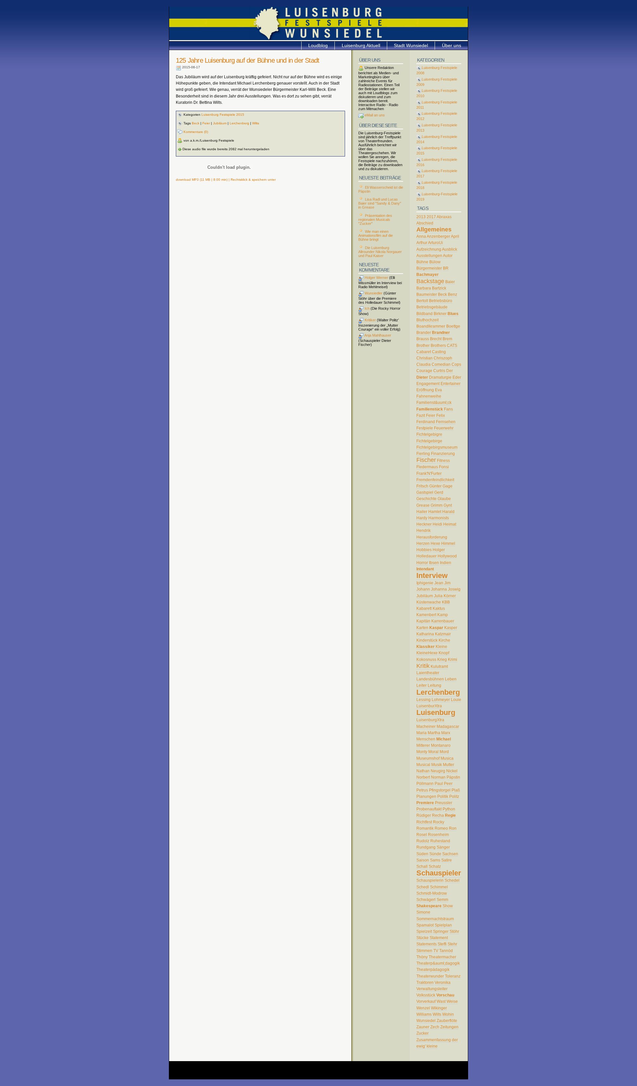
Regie (450, 815)
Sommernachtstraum (435, 919)
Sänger (443, 847)
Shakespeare (429, 906)
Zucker (422, 1033)
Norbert (423, 777)
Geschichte (426, 498)
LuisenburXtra (429, 706)
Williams (424, 1014)
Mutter (448, 764)
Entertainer (450, 383)
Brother (423, 345)
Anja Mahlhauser (377, 335)
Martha (434, 733)
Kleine (441, 646)
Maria (421, 733)
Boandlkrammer (430, 326)
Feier (206, 123)
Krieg (442, 659)
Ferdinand (425, 421)
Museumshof (428, 758)
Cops (456, 364)
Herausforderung (431, 537)
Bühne (422, 262)
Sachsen (450, 854)
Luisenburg (435, 712)
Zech (434, 1027)
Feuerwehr (444, 428)
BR (446, 268)
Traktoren (425, 982)
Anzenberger (438, 236)
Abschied (424, 223)
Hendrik (423, 530)
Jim (447, 583)
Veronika (443, 982)
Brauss (422, 339)
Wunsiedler (373, 293)
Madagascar (448, 726)
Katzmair (443, 634)
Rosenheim (438, 834)
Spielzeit (424, 931)
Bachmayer (427, 274)
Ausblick (449, 249)
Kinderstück (427, 640)
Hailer (421, 511)
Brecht (436, 339)
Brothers (438, 345)
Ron (453, 828)
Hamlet (434, 511)
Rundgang (426, 847)
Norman (438, 777)
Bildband (424, 313)
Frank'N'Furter (429, 473)
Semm (442, 899)
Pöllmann (425, 783)
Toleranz (452, 976)
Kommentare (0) (195, 132)
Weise (452, 1001)
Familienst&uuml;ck (434, 402)
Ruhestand (440, 841)
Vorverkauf (426, 1001)
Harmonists (438, 518)
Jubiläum (220, 123)
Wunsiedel (426, 1020)
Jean (438, 583)
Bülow (435, 262)
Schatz (435, 866)
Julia (438, 596)
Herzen (423, 543)
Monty (421, 751)
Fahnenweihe (428, 396)
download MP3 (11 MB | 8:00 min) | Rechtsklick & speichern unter (226, 179)
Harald (448, 511)
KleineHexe (427, 653)
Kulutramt (439, 666)
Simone (423, 912)
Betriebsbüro (440, 300)
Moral (433, 751)
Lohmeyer (441, 699)
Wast (441, 1001)
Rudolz (422, 841)
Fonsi (444, 467)
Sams (435, 860)
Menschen (425, 739)
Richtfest (424, 822)
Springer (441, 931)
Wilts (255, 123)
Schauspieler (438, 873)
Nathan (423, 771)
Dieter (422, 377)
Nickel (452, 771)
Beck (195, 123)
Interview (432, 575)
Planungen (426, 796)
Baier (450, 282)
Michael (443, 739)
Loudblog (318, 45)
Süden (422, 854)
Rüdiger (423, 815)
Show (448, 906)
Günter (435, 486)
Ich (367, 308)
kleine (432, 1046)
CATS (452, 345)
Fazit (420, 415)
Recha (438, 815)
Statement (439, 937)
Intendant (425, 569)
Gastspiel (424, 492)
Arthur (421, 242)
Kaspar (436, 627)
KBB (446, 602)
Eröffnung (425, 390)
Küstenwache (428, 602)
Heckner (424, 524)
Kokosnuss (426, 659)
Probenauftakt (429, 809)
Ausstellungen (429, 255)
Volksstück (425, 995)
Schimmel (439, 887)
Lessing (423, 699)
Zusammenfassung (433, 1040)
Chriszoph (443, 358)
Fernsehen (446, 421)
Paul (439, 783)
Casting (439, 352)
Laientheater (427, 673)
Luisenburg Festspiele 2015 (222, 114)
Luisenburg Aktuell (361, 45)
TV (435, 950)
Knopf (444, 653)
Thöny (422, 957)
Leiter (421, 685)
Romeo (441, 828)
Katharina (425, 634)
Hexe (435, 543)
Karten (422, 627)
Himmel (448, 543)
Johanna (439, 589)
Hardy (421, 518)
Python (449, 809)
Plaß (456, 790)
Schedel (452, 880)
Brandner (441, 332)
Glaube (444, 498)
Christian (424, 358)
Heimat (449, 524)
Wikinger (439, 1008)
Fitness (443, 460)
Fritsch (422, 486)
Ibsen (434, 562)
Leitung (434, 685)
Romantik (425, 828)
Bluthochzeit (427, 320)
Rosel (421, 834)
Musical (423, 764)
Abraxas (444, 217)
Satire (446, 860)
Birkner (440, 313)
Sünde (435, 854)
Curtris (439, 370)
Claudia (423, 364)
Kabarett (424, 608)
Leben (451, 679)
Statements (426, 944)
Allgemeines (434, 229)
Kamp (442, 614)
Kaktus (439, 608)
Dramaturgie (440, 377)
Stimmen (424, 950)
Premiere (425, 802)
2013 (421, 217)
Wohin (448, 1014)
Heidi (437, 524)
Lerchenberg (239, 123)
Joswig (454, 589)
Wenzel (423, 1008)
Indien (445, 562)
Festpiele (424, 428)
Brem (447, 339)
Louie (456, 699)
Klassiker (425, 646)
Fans (448, 409)
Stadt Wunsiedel (411, 45)
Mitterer (423, 745)
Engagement (428, 383)
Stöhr (454, 931)
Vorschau (445, 995)
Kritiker (370, 320)
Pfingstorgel (440, 790)
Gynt (448, 505)
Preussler (443, 802)
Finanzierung (443, 453)
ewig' (421, 1046)
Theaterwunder (430, 976)
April (455, 236)
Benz (452, 294)
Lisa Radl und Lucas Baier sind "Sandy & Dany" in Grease (379, 203)
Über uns (451, 45)
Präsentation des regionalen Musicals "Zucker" (375, 219)
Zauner (422, 1027)
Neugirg (438, 771)
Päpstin (453, 777)
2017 (431, 217)
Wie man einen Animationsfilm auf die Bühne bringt (375, 235)
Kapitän (423, 621)
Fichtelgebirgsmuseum (437, 447)
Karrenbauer (442, 621)
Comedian (441, 364)
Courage (424, 370)
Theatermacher (442, 957)
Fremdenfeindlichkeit (435, 480)
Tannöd (446, 950)
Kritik (423, 666)
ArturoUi (435, 242)
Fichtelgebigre (429, 434)
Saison (422, 860)
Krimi (452, 659)
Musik (436, 764)
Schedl (422, 887)
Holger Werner (376, 278)
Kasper (450, 627)
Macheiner (426, 726)
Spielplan (443, 925)
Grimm (437, 505)
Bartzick (439, 288)
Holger (439, 549)
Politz (454, 796)
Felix (440, 415)
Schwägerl (426, 899)
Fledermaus (427, 467)
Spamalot (425, 925)
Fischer (426, 460)
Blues (453, 313)
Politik (442, 796)
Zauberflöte (447, 1020)
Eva (438, 390)
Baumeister (426, 294)
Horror (422, 562)
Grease (423, 505)
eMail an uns (374, 115)
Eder (457, 377)
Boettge (453, 326)
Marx (445, 733)
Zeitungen (449, 1027)
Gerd (438, 492)
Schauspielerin (430, 880)
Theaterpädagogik (433, 969)
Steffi (442, 944)
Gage (448, 486)
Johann (423, 589)
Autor (448, 255)
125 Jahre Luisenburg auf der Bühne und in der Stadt (247, 60)
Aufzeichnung (428, 249)
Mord (444, 751)
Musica (447, 758)
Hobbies (424, 549)
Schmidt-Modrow (431, 893)
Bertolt (422, 300)
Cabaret (423, 352)
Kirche (444, 640)
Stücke (422, 937)
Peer (448, 783)
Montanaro (441, 745)
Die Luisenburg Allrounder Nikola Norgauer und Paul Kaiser (380, 252)
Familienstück (429, 409)
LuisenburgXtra (430, 720)
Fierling (423, 453)
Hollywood (447, 556)
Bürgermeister (429, 268)
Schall (422, 866)
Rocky (438, 822)
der (455, 1040)
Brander (423, 332)
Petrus (422, 790)
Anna (421, 236)
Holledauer (426, 556)
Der (449, 370)
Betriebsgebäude (432, 307)
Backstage (430, 281)
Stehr (452, 944)
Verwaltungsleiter (432, 989)
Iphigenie (424, 583)
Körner (450, 596)
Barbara (423, 288)
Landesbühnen (430, 679)
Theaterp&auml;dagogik (438, 963)
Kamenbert (426, 614)
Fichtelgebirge (429, 441)
